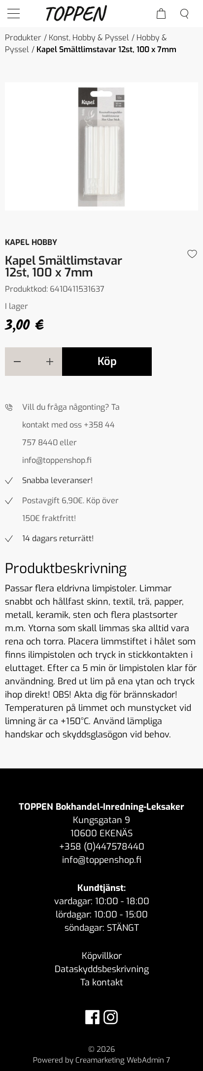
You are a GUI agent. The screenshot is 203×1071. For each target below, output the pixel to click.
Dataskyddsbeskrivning (102, 969)
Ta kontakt (101, 982)
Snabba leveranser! (57, 480)
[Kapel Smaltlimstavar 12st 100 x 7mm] (101, 146)
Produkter (23, 37)
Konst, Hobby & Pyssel (89, 37)
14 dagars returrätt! (58, 538)
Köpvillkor (102, 956)
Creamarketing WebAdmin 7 (122, 1060)
